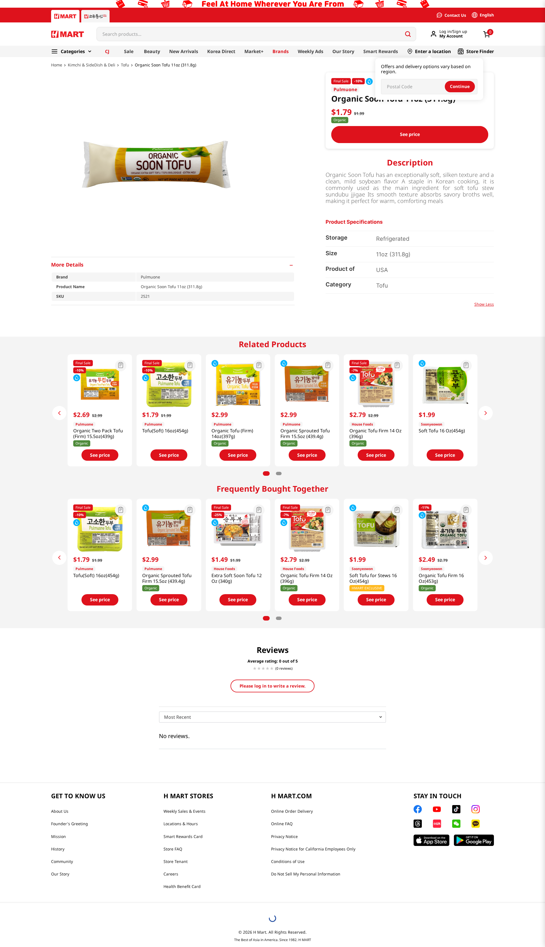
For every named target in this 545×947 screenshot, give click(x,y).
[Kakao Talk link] (475, 824)
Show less (484, 304)
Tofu (125, 65)
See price (410, 134)
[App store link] (431, 840)
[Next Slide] (486, 413)
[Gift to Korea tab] (95, 16)
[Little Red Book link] (437, 824)
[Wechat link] (456, 824)
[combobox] (256, 34)
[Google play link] (474, 840)
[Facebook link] (418, 809)
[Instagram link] (475, 809)
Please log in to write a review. (272, 686)
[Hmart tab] (65, 16)
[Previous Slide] (59, 413)
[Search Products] (408, 34)
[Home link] (56, 69)
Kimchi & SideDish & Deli (91, 65)
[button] (173, 264)
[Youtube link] (437, 809)
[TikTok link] (456, 809)
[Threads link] (418, 824)
